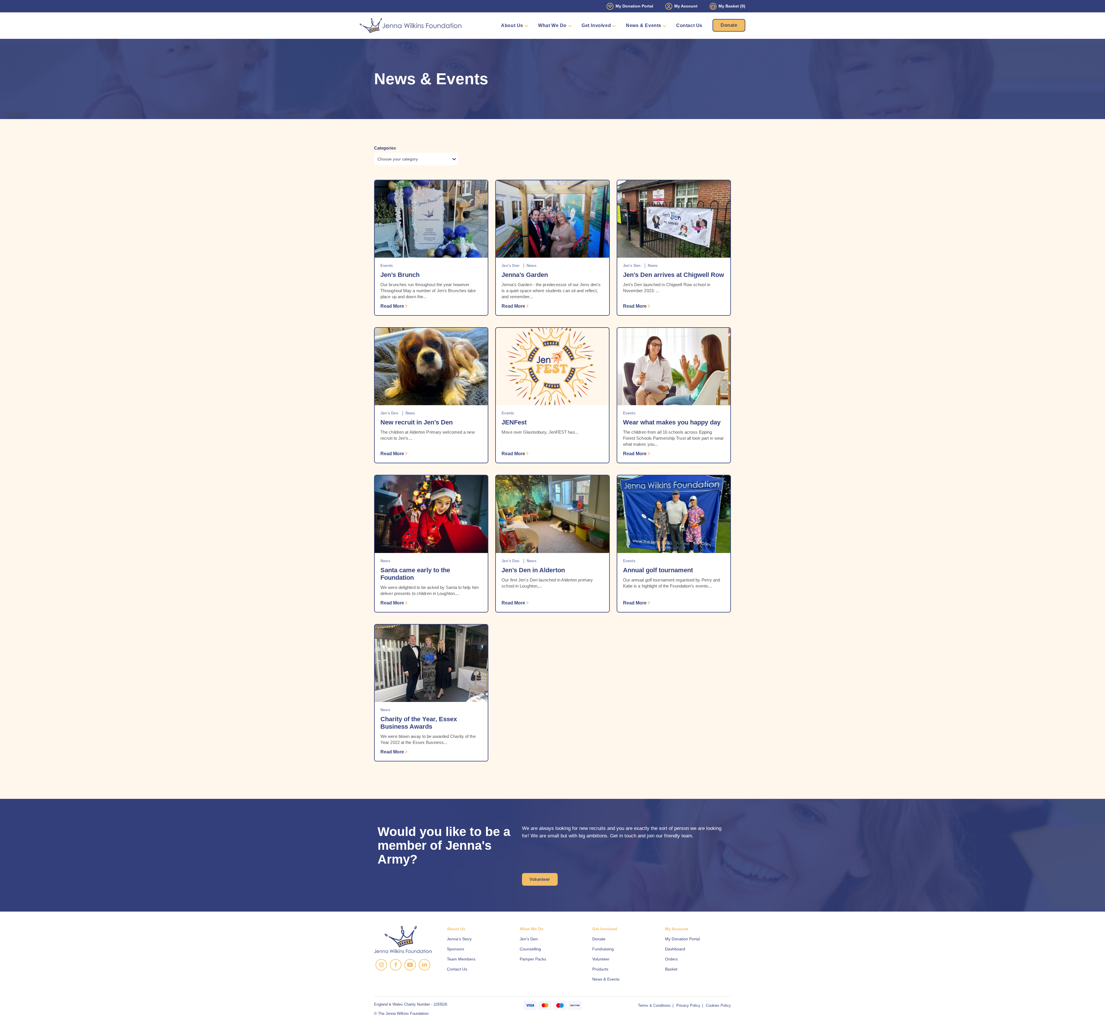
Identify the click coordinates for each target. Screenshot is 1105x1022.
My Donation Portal (634, 6)
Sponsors (455, 949)
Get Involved (596, 25)
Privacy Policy (688, 1006)
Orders (671, 959)
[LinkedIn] (424, 965)
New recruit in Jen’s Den (416, 422)
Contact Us (689, 25)
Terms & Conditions (654, 1006)
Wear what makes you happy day (672, 422)
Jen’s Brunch (400, 274)
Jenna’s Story (459, 939)
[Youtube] (410, 965)
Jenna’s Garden (525, 274)
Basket (671, 969)
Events (386, 265)
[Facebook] (395, 965)
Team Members (461, 959)
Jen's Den (510, 265)
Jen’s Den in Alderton (533, 570)
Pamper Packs (533, 959)
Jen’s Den (529, 939)
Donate (729, 25)
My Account (686, 6)
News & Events (643, 25)
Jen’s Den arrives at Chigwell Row (673, 274)
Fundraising (603, 949)
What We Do (552, 25)
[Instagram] (381, 965)
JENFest (514, 422)
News (531, 265)
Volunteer (539, 879)
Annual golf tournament (658, 570)
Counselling (530, 949)
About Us (512, 25)
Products (600, 969)
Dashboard (675, 949)
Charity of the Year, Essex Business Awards (418, 722)
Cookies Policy (718, 1006)
